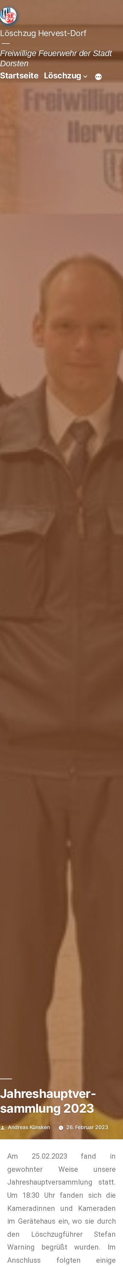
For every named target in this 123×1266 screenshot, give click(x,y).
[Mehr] (98, 77)
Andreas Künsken (29, 1127)
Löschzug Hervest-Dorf (43, 33)
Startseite (19, 75)
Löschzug (62, 75)
